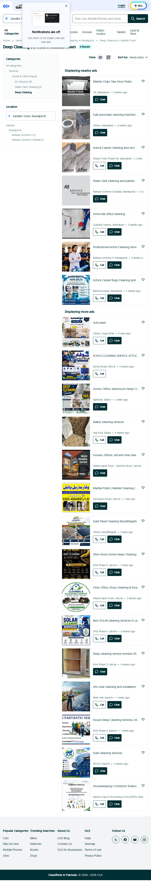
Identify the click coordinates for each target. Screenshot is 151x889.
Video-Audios (100, 32)
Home (6, 40)
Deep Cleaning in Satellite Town (118, 40)
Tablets (121, 32)
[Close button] (66, 6)
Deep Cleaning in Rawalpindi (77, 40)
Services (20, 40)
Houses (87, 32)
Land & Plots (134, 32)
